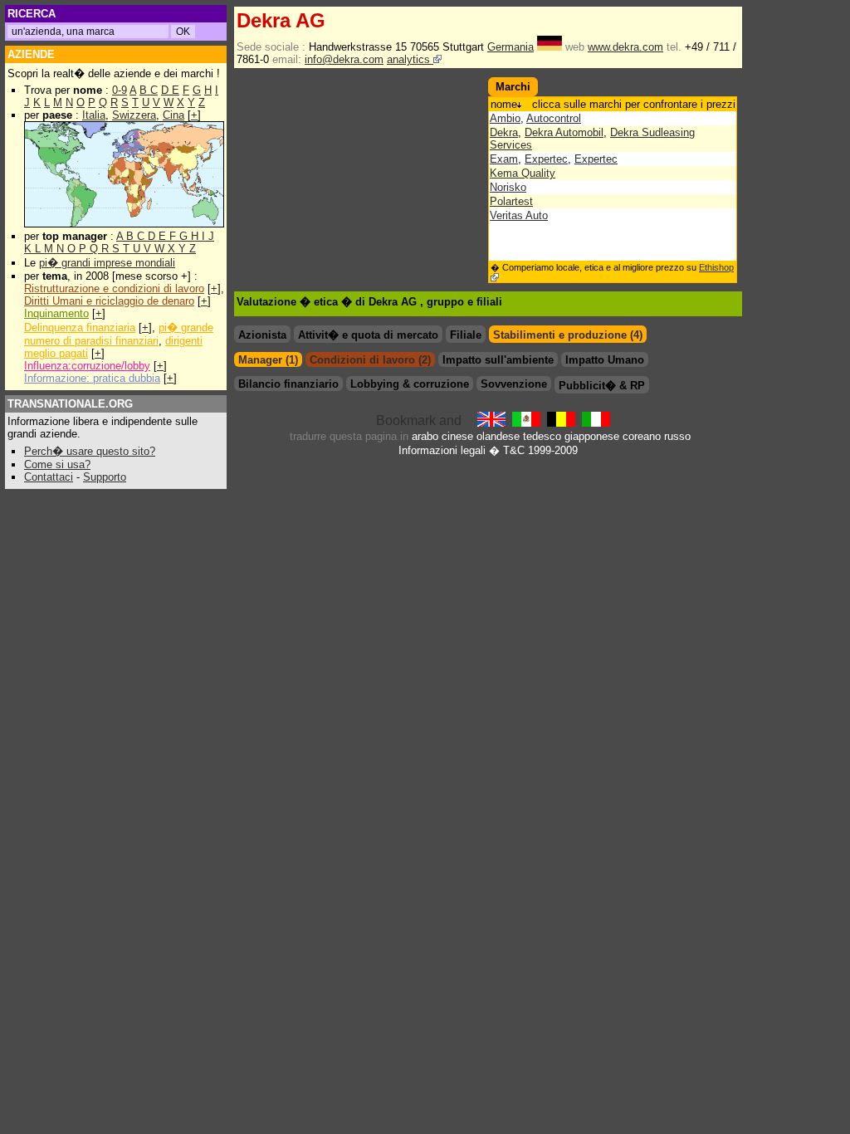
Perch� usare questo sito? (89, 451)
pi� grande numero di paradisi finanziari (118, 334)
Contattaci (48, 477)
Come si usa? (57, 464)
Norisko (508, 187)
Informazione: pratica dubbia (92, 378)
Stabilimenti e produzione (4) (567, 335)
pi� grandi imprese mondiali (107, 263)
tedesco (542, 436)
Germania (510, 47)
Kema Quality (522, 173)
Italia (93, 115)
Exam (504, 159)
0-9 (119, 90)
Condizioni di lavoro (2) (370, 360)
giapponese (591, 436)
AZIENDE (31, 54)
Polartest (511, 201)
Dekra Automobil (564, 132)
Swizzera (134, 115)
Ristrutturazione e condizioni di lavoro (114, 288)
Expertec (546, 159)
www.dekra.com (625, 47)
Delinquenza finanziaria (79, 327)
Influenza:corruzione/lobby (87, 365)
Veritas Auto (519, 215)
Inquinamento (56, 313)
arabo (425, 436)
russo (677, 436)
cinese (457, 436)
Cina (173, 115)
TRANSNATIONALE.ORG (70, 404)
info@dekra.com (344, 59)
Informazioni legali (442, 450)
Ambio (505, 118)
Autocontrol (553, 118)
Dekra (504, 132)
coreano (642, 436)
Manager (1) (268, 360)
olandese (498, 436)
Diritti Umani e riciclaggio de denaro (109, 301)
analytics (410, 59)
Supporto (104, 477)
